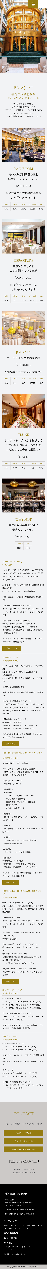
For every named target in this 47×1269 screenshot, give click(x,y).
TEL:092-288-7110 (23, 1161)
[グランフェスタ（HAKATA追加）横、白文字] (16, 1192)
